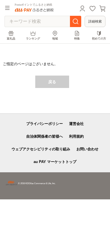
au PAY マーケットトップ (55, 162)
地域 (55, 38)
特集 (77, 38)
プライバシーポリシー (44, 124)
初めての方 (99, 38)
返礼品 (11, 38)
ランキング (33, 38)
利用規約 (76, 136)
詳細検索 (95, 21)
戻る (52, 82)
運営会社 (76, 124)
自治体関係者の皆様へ (44, 136)
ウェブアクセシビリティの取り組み (41, 149)
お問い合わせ (87, 149)
